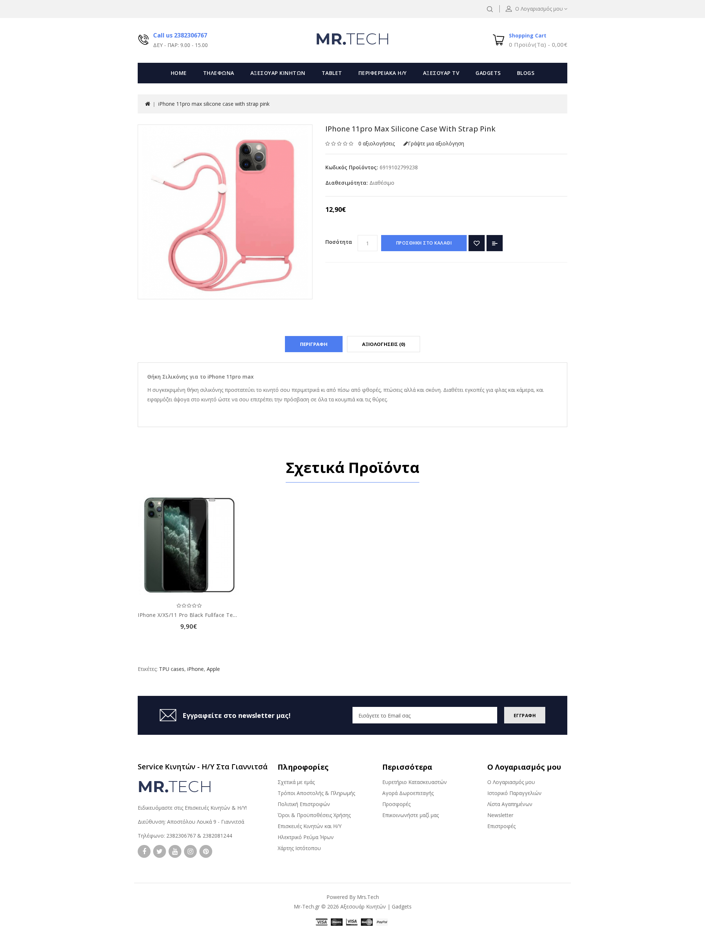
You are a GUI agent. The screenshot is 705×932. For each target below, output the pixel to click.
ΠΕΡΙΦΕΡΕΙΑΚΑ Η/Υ (382, 72)
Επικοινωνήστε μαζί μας (410, 815)
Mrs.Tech (368, 896)
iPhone (195, 668)
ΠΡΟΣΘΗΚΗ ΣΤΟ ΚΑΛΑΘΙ (424, 243)
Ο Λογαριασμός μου (511, 782)
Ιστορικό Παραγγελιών (514, 793)
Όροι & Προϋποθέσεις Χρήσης (314, 815)
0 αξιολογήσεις (376, 143)
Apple (213, 668)
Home (179, 72)
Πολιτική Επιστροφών (304, 804)
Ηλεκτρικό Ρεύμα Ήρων (306, 837)
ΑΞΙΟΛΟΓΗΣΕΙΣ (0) (383, 344)
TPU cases (171, 668)
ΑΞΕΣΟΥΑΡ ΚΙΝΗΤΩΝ (278, 72)
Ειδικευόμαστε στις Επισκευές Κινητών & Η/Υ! (192, 807)
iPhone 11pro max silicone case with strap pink (214, 103)
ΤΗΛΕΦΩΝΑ (218, 72)
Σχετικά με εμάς (296, 782)
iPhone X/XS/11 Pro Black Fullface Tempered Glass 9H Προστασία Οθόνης (232, 614)
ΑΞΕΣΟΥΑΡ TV (441, 72)
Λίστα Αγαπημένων (509, 804)
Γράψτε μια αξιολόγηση (436, 143)
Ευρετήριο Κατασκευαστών (414, 782)
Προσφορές (396, 804)
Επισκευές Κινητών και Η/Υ (309, 826)
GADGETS (488, 72)
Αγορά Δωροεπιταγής (408, 793)
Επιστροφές (501, 826)
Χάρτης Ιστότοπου (299, 848)
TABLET (332, 72)
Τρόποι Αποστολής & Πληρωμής (316, 793)
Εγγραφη (525, 715)
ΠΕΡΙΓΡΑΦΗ (314, 344)
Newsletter (500, 815)
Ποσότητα (338, 241)
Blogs (526, 72)
